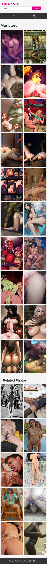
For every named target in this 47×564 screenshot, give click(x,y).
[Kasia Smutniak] (35, 452)
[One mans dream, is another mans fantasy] (12, 520)
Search (37, 8)
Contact (11, 561)
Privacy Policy (23, 561)
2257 (30, 561)
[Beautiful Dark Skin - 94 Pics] (35, 555)
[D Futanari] (35, 417)
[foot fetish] (35, 486)
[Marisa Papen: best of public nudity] (12, 417)
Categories (16, 16)
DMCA (35, 561)
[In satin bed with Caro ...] (12, 555)
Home (6, 16)
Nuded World (10, 3)
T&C (16, 561)
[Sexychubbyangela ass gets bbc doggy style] (12, 486)
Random (27, 16)
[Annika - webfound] (12, 452)
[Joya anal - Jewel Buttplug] (35, 520)
